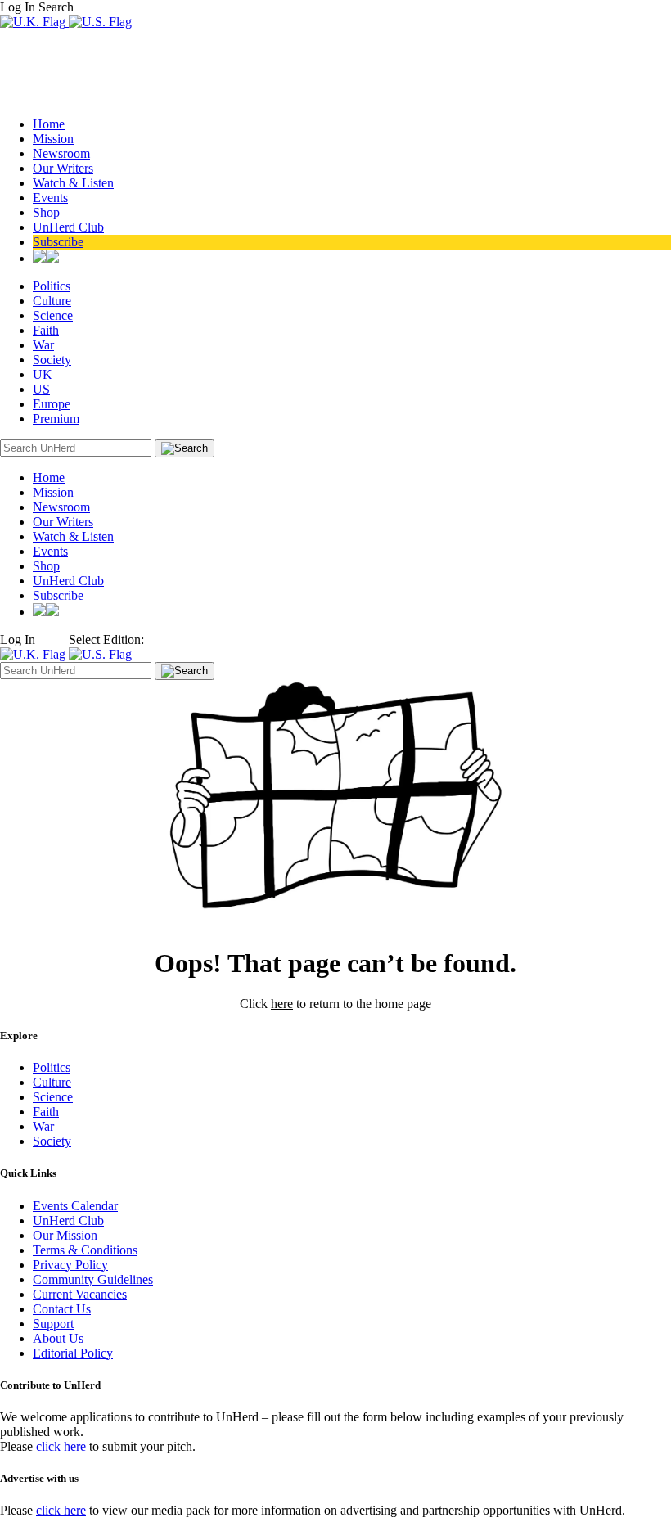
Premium (56, 419)
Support (53, 1324)
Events (50, 198)
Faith (46, 330)
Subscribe (58, 242)
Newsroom (61, 153)
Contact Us (62, 1309)
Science (53, 315)
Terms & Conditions (85, 1250)
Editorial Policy (73, 1353)
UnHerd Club (68, 227)
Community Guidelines (93, 1279)
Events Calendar (75, 1206)
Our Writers (63, 168)
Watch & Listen (73, 183)
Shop (46, 212)
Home (49, 124)
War (43, 345)
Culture (52, 301)
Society (52, 360)
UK (42, 374)
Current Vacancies (80, 1294)
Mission (53, 139)
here (282, 1004)
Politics (51, 286)
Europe (51, 404)
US (41, 389)
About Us (58, 1338)
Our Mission (65, 1235)
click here (61, 1446)
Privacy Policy (70, 1265)
